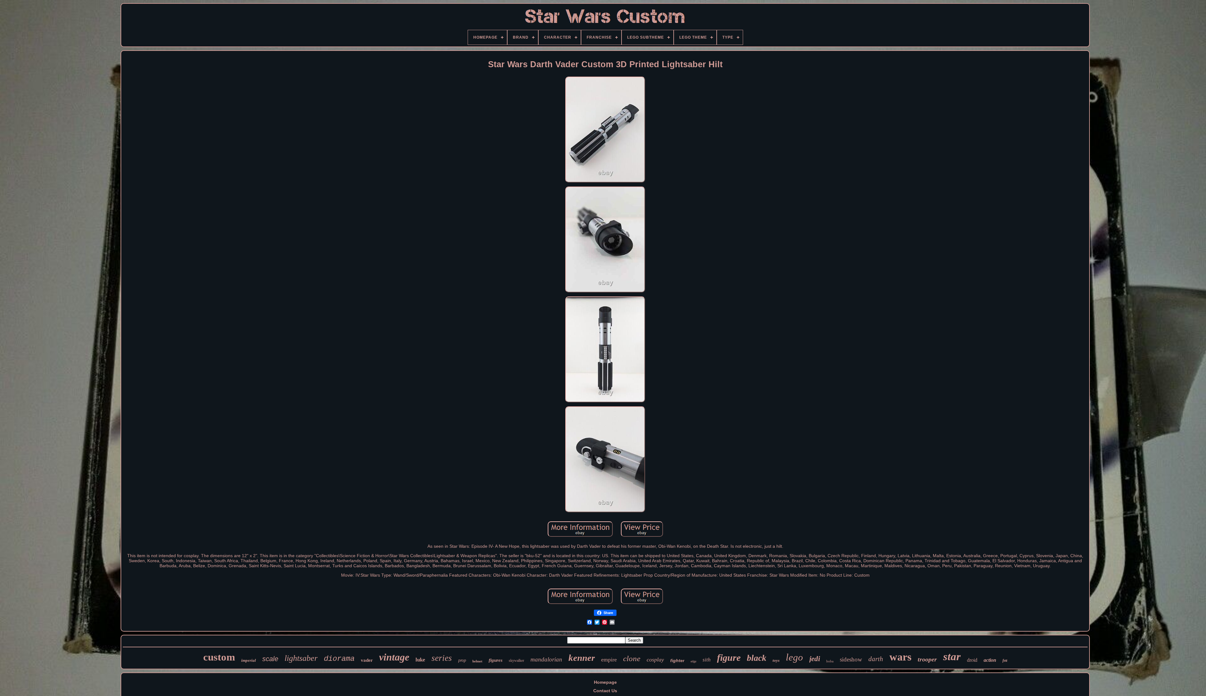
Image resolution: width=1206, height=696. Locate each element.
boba (830, 661)
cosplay (655, 659)
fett (1004, 660)
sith (707, 660)
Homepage (605, 682)
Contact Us (605, 690)
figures (496, 660)
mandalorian (546, 659)
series (442, 658)
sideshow (851, 659)
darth (875, 659)
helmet (477, 661)
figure (729, 657)
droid (972, 659)
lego (794, 657)
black (756, 658)
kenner (581, 658)
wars (900, 657)
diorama (339, 659)
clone (631, 658)
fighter (677, 660)
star (952, 656)
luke (420, 660)
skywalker (516, 660)
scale (270, 659)
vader (367, 660)
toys (776, 660)
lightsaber (301, 658)
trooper (927, 659)
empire (609, 659)
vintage (394, 657)
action (990, 660)
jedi (814, 659)
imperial (248, 660)
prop (462, 660)
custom (219, 657)
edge (693, 661)
